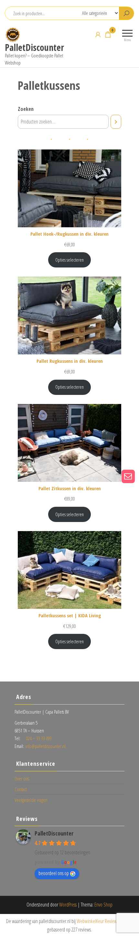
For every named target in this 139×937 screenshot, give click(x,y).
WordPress (68, 904)
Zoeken (26, 109)
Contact (21, 789)
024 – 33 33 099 (39, 738)
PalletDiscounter (34, 47)
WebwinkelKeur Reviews (97, 921)
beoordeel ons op (53, 873)
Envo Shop (103, 904)
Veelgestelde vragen (31, 800)
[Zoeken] (116, 122)
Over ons (22, 778)
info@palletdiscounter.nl (45, 746)
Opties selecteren (69, 259)
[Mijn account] (98, 34)
